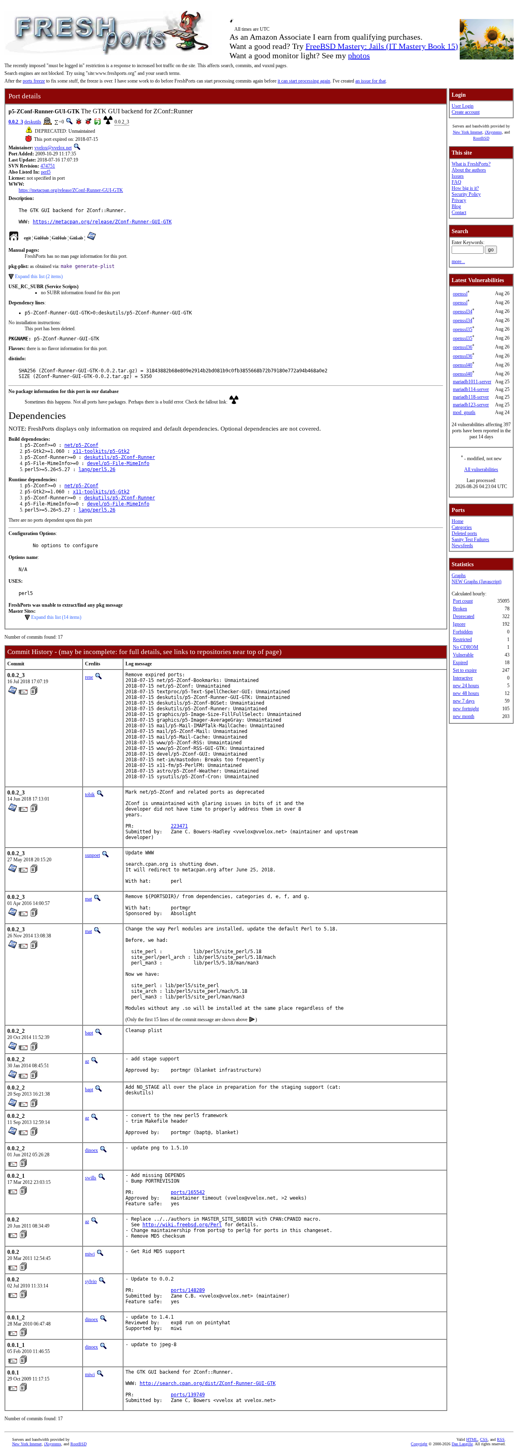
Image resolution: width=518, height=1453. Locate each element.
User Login (462, 106)
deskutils (32, 122)
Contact (459, 212)
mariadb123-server (471, 405)
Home (457, 521)
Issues (458, 176)
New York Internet (467, 132)
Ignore (459, 624)
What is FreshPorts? (471, 164)
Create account (466, 112)
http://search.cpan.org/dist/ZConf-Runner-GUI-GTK (208, 1383)
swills (90, 1178)
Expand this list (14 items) (56, 617)
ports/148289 (188, 1290)
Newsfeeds (462, 545)
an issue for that (370, 81)
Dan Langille (462, 1444)
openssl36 (462, 347)
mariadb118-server (471, 397)
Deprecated (463, 616)
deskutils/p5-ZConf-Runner (119, 457)
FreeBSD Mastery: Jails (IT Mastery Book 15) (382, 46)
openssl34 (462, 311)
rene (89, 677)
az (87, 1061)
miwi (90, 1254)
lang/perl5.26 (97, 469)
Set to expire (465, 670)
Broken (460, 609)
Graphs (459, 575)
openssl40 (462, 365)
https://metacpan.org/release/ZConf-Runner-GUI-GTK (71, 190)
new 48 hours (466, 693)
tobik (90, 794)
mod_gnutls (464, 412)
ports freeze (34, 81)
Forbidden (463, 632)
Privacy (459, 200)
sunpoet (92, 855)
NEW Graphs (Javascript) (476, 581)
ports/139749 (188, 1395)
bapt (89, 1033)
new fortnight (466, 709)
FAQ (456, 182)
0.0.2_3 (15, 122)
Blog (456, 206)
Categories (462, 527)
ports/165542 (188, 1192)
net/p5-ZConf (81, 445)
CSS (484, 1439)
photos (359, 55)
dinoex (91, 1150)
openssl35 (462, 329)
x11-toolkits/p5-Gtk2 (101, 451)
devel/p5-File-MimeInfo (118, 463)
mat (88, 899)
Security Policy (466, 194)
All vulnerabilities (481, 469)
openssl (460, 294)
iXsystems (493, 132)
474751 (47, 166)
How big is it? (465, 188)
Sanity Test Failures (470, 539)
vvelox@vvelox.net (53, 148)
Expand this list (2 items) (39, 276)
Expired (460, 662)
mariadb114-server (471, 389)
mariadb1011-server (472, 381)
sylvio (91, 1281)
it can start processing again (304, 81)
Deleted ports (464, 533)
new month (463, 716)
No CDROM (465, 647)
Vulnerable (463, 655)
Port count (463, 601)
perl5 (46, 172)
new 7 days (464, 701)
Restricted (462, 639)
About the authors (469, 170)
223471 (179, 826)
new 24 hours (466, 685)
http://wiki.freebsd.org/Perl (182, 1225)
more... (458, 261)
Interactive (463, 678)
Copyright (419, 1444)
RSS (501, 1439)
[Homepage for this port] (13, 238)
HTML (472, 1439)
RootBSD (481, 138)
